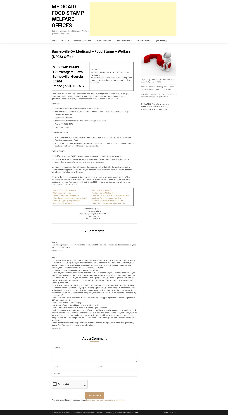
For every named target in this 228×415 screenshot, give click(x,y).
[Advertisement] (133, 19)
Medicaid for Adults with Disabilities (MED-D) (110, 195)
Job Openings (161, 41)
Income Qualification (82, 41)
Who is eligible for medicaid (64, 190)
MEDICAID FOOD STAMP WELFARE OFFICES (68, 16)
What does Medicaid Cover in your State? (70, 198)
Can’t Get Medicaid (124, 41)
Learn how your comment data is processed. (105, 400)
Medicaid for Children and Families (106, 198)
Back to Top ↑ (170, 412)
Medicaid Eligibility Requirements (66, 201)
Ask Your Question (144, 41)
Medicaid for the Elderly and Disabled (107, 201)
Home (54, 41)
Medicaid (102, 193)
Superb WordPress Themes (126, 412)
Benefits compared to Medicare (66, 195)
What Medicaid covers (62, 193)
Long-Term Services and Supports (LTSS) (108, 203)
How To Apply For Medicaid (64, 203)
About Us (65, 41)
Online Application (103, 41)
